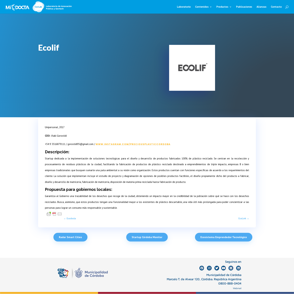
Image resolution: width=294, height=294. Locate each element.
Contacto (276, 7)
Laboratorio (184, 7)
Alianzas (261, 7)
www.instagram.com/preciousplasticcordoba (133, 144)
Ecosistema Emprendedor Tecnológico (223, 237)
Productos (222, 7)
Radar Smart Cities (70, 237)
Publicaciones (244, 7)
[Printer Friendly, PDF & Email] (54, 213)
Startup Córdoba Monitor (147, 237)
